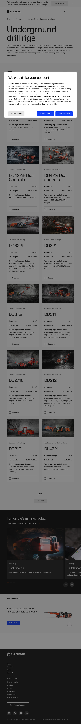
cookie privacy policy (19, 104)
